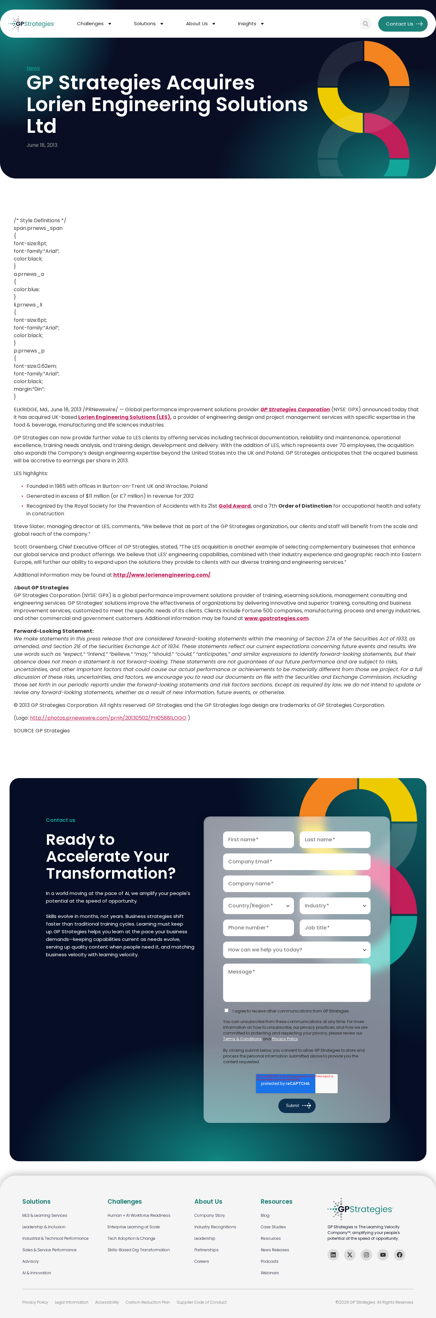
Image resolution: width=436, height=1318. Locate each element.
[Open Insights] (262, 24)
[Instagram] (366, 1255)
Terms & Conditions (242, 1039)
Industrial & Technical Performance (55, 1238)
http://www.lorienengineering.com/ (161, 575)
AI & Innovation (36, 1273)
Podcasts (270, 1261)
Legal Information (71, 1302)
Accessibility (107, 1302)
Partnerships (206, 1250)
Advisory (30, 1261)
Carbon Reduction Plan (148, 1302)
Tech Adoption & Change (131, 1238)
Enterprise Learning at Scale (134, 1227)
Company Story (209, 1215)
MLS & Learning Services (44, 1215)
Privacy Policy (285, 1039)
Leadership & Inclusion (43, 1227)
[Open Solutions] (162, 24)
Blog (265, 1215)
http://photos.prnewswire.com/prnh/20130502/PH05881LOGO (108, 718)
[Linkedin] (333, 1255)
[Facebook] (399, 1255)
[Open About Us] (214, 24)
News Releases (275, 1250)
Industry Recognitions (215, 1227)
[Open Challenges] (110, 24)
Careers (201, 1261)
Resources (271, 1238)
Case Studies (273, 1227)
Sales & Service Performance (49, 1250)
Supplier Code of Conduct (202, 1302)
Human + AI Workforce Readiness (139, 1215)
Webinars (270, 1273)
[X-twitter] (350, 1255)
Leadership (204, 1238)
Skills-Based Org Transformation (139, 1250)
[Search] (366, 24)
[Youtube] (383, 1255)
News (33, 68)
